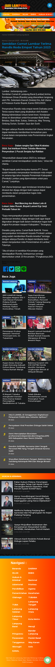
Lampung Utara (33, 610)
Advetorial (17, 584)
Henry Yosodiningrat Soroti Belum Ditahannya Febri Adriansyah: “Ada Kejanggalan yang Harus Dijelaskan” (32, 498)
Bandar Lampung (33, 632)
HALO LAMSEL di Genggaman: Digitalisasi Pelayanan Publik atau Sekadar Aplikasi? (28, 416)
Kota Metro (34, 619)
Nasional (32, 580)
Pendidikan (18, 589)
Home (9, 660)
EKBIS (33, 14)
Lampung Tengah (33, 603)
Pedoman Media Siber (18, 660)
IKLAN (25, 14)
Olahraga (16, 597)
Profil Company (27, 662)
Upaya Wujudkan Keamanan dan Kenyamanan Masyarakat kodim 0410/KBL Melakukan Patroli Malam (32, 527)
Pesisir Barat (34, 638)
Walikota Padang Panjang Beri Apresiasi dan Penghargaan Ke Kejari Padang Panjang (33, 512)
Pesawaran (17, 638)
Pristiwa (32, 584)
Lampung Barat (22, 35)
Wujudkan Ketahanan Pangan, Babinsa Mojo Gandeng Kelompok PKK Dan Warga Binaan (30, 460)
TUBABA (32, 597)
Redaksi (29, 660)
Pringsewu (17, 634)
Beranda (5, 14)
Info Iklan (35, 660)
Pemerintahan (18, 593)
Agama (31, 589)
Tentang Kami (44, 660)
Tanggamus (18, 642)
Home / (5, 35)
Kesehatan (33, 593)
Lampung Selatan (17, 610)
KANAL (15, 651)
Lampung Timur (17, 617)
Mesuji (31, 626)
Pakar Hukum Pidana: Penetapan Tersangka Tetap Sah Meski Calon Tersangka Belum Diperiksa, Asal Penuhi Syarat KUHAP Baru (31, 485)
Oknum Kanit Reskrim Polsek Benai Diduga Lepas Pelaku (32, 540)
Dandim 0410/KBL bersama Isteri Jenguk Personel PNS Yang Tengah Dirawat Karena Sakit (29, 448)
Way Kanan (34, 642)
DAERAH (16, 14)
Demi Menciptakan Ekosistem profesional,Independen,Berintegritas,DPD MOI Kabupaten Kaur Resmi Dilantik (29, 436)
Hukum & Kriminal (16, 578)
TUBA (15, 605)
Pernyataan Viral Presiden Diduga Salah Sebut (31, 425)
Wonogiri (16, 646)
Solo (30, 646)
